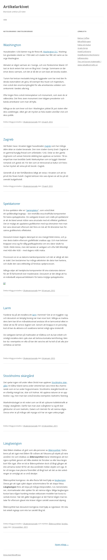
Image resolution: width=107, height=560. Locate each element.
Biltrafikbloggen (84, 41)
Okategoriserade (30, 122)
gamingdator (32, 210)
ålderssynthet (54, 450)
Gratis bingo (83, 48)
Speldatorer (11, 203)
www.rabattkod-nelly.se (88, 65)
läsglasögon (60, 480)
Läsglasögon (12, 443)
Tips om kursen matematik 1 (89, 61)
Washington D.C (50, 51)
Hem (5, 20)
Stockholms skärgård (18, 376)
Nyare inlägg (62, 544)
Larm (7, 308)
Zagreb (8, 139)
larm (34, 314)
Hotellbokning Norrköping (88, 55)
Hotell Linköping (84, 51)
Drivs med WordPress (12, 555)
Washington (12, 45)
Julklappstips (83, 58)
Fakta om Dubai (84, 45)
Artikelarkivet (16, 6)
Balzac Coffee (83, 38)
